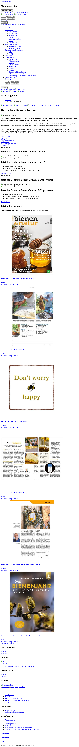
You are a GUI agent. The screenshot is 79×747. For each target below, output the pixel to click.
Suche (3, 18)
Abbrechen (11, 18)
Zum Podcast (5, 676)
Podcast (11, 70)
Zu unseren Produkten (8, 643)
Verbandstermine (10, 77)
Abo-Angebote (14, 61)
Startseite (8, 28)
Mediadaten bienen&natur (13, 698)
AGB (2, 741)
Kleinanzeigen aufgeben (9, 144)
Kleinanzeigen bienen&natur (18, 74)
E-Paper (11, 63)
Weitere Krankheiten (15, 48)
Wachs (11, 41)
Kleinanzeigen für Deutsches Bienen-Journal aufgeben (22, 729)
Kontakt (7, 696)
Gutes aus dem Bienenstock (14, 50)
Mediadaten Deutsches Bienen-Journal (17, 700)
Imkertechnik (13, 42)
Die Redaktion (9, 695)
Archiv (7, 702)
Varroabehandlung (15, 46)
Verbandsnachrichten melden (14, 712)
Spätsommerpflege (15, 39)
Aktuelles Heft (14, 59)
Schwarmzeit (13, 33)
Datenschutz (5, 733)
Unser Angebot (10, 57)
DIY (10, 52)
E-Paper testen (5, 136)
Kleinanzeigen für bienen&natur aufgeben (18, 727)
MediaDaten (5, 142)
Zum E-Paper (5, 202)
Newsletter (12, 68)
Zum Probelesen (6, 173)
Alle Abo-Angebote (7, 140)
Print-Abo (4, 138)
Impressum (5, 737)
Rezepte (11, 54)
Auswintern (13, 31)
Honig (11, 37)
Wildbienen (8, 55)
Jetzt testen (4, 653)
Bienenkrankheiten (11, 44)
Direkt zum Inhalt (6, 2)
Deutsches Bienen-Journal (17, 72)
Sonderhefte (13, 66)
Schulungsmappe (14, 65)
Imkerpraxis (9, 30)
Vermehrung (13, 35)
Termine (3, 145)
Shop (6, 722)
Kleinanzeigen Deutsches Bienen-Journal (22, 76)
